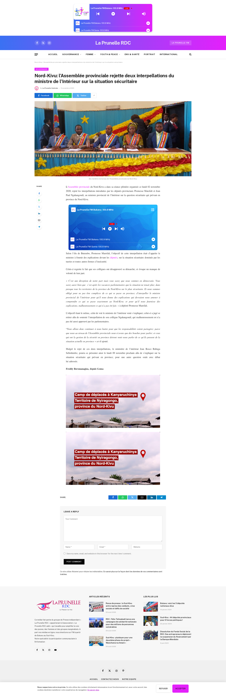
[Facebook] (39, 193)
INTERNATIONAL (169, 54)
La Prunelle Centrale (50, 88)
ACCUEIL (53, 54)
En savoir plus (93, 690)
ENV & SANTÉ (132, 54)
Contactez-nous (110, 679)
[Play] (113, 13)
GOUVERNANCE (70, 54)
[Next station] (98, 13)
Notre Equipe (129, 679)
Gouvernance (41, 69)
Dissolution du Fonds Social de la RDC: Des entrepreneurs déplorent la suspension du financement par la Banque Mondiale (175, 635)
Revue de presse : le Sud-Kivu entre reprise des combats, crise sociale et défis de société (120, 606)
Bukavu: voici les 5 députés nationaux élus (172, 604)
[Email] (39, 220)
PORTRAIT (149, 54)
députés (113, 257)
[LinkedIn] (39, 213)
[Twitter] (39, 206)
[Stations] (153, 209)
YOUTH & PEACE (109, 54)
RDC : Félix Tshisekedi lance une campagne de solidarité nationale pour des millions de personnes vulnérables (121, 623)
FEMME (89, 54)
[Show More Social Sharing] (94, 95)
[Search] (190, 54)
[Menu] (36, 54)
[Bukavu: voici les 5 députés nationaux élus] (150, 607)
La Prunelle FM (180, 43)
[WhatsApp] (39, 200)
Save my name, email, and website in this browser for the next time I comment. (99, 554)
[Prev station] (128, 13)
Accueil (94, 679)
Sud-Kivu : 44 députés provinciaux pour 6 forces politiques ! (175, 618)
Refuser (163, 689)
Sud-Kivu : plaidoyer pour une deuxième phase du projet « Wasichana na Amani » (119, 640)
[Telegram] (39, 226)
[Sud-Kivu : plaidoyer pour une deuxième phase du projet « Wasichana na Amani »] (96, 641)
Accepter (180, 689)
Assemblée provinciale (79, 186)
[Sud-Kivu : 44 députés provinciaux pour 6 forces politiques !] (150, 621)
